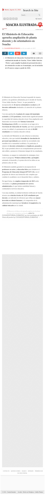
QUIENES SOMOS (15, 471)
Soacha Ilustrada (11, 492)
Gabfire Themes (39, 492)
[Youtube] (13, 19)
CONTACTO (6, 471)
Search (39, 19)
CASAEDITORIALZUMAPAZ (12, 48)
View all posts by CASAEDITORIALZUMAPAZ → (21, 217)
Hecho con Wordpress (28, 492)
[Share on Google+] (18, 53)
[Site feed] (16, 19)
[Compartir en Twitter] (11, 53)
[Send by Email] (40, 53)
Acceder (20, 492)
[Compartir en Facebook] (5, 53)
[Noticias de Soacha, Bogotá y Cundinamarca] (22, 25)
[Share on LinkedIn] (24, 53)
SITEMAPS (30, 471)
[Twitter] (7, 19)
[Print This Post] (33, 53)
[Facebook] (4, 19)
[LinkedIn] (10, 19)
